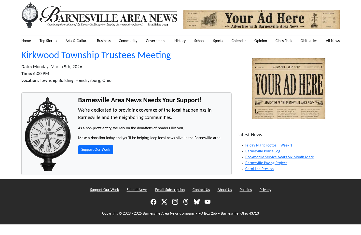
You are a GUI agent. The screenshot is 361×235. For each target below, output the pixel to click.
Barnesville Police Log (262, 151)
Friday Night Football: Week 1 (268, 145)
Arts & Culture (77, 41)
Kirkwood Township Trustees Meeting (96, 56)
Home (26, 41)
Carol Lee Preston (259, 169)
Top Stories (48, 41)
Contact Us (201, 190)
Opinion (260, 41)
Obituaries (309, 41)
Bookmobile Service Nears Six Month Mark (279, 157)
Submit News (137, 190)
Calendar (239, 41)
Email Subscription (170, 190)
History (180, 41)
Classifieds (284, 41)
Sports (218, 41)
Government (156, 41)
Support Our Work (95, 150)
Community (128, 41)
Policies (246, 190)
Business (104, 41)
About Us (225, 190)
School (199, 41)
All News (333, 41)
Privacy (265, 190)
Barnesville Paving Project (266, 163)
